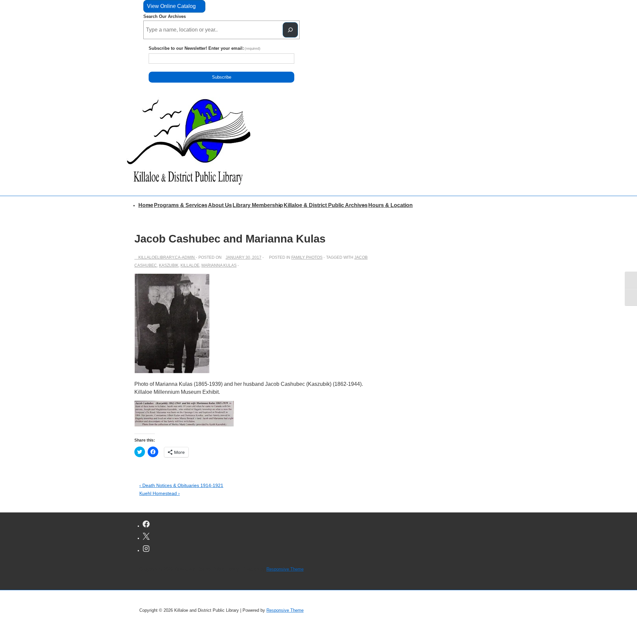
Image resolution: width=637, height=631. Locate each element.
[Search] (290, 29)
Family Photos (306, 257)
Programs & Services (180, 205)
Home (145, 205)
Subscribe (221, 77)
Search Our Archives (164, 16)
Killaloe (189, 265)
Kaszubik (168, 265)
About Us (220, 205)
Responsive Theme (285, 569)
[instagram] (146, 549)
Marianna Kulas (219, 265)
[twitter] (146, 537)
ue (174, 6)
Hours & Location (390, 205)
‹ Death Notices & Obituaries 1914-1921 (181, 485)
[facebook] (146, 525)
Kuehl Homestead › (159, 493)
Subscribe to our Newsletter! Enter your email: (205, 48)
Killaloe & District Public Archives (326, 205)
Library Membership (258, 205)
